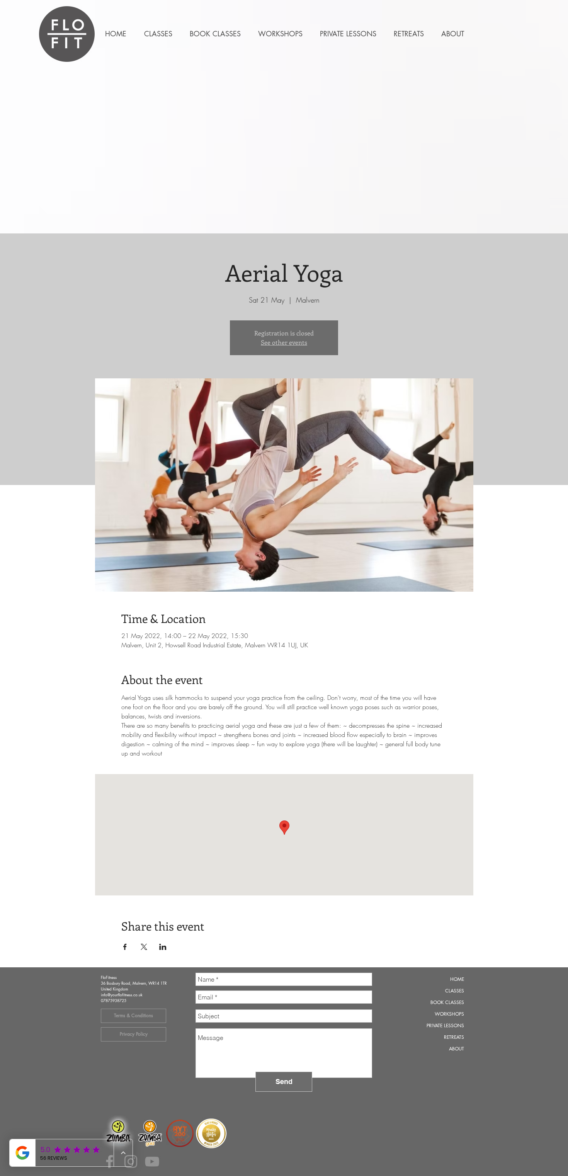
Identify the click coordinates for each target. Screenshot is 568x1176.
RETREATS (454, 1037)
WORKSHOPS (449, 1014)
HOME (457, 979)
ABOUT (456, 1048)
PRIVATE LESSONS (445, 1025)
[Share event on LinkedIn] (163, 947)
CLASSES (454, 990)
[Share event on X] (144, 947)
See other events (284, 342)
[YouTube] (152, 1161)
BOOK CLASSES (447, 1002)
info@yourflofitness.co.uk (122, 994)
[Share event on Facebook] (125, 947)
